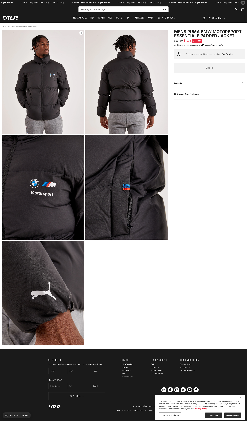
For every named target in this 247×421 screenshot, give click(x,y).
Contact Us (155, 367)
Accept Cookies (233, 415)
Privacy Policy (138, 406)
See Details (227, 54)
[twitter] (183, 389)
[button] (17, 415)
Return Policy (185, 367)
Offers (151, 17)
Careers (124, 373)
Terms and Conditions (153, 406)
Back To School (166, 17)
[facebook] (196, 389)
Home (4, 26)
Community (125, 367)
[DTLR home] (10, 18)
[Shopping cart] (242, 9)
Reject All (214, 415)
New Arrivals (79, 17)
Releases (139, 17)
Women (101, 17)
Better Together (127, 364)
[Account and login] (236, 9)
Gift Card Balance (76, 396)
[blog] (163, 389)
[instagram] (176, 389)
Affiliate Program (127, 377)
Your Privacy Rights (124, 410)
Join (95, 371)
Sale (129, 17)
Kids (110, 17)
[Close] (241, 397)
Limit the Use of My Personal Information (148, 410)
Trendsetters (126, 370)
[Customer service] (204, 18)
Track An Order (185, 364)
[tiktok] (170, 389)
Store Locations (156, 370)
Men (92, 17)
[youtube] (189, 389)
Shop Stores (218, 18)
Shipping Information (187, 370)
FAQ (152, 364)
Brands (120, 17)
